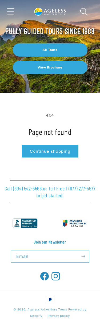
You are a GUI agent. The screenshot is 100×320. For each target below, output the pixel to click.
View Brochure (50, 67)
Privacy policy (59, 316)
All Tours (49, 50)
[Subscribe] (83, 256)
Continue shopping (50, 151)
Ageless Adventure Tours (47, 309)
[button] (11, 12)
